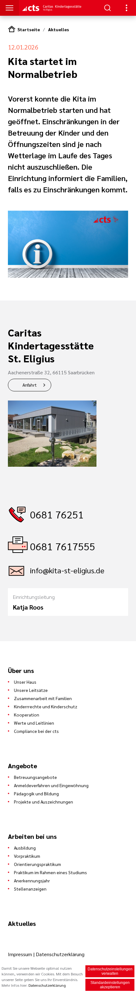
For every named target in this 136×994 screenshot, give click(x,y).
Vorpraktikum (27, 856)
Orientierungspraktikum (37, 864)
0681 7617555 (62, 546)
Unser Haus (25, 682)
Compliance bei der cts (36, 731)
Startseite (28, 29)
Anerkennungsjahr (32, 880)
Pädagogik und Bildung (36, 793)
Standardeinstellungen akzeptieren (110, 984)
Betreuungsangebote (35, 777)
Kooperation (26, 714)
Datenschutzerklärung (60, 954)
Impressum (20, 954)
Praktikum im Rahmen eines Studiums (50, 872)
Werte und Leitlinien (34, 723)
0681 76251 (57, 514)
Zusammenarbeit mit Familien (43, 698)
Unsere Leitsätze (31, 690)
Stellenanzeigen (30, 889)
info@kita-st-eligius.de (67, 570)
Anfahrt (29, 385)
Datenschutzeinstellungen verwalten (110, 971)
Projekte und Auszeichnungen (43, 801)
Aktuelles (58, 29)
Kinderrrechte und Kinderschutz (45, 706)
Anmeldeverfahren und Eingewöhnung (51, 785)
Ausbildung (25, 848)
